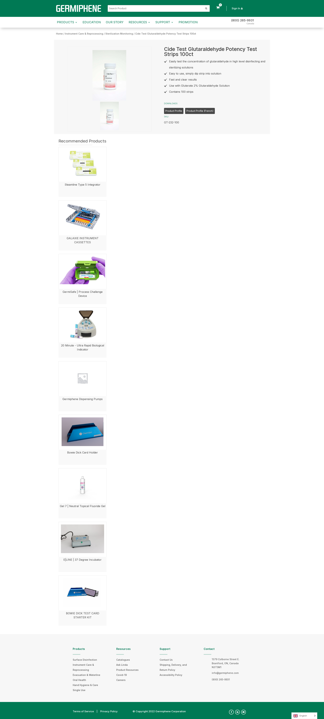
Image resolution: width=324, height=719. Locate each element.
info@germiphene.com (225, 672)
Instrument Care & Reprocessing (83, 667)
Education (92, 22)
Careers (121, 680)
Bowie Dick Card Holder (82, 452)
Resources (138, 22)
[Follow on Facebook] (231, 712)
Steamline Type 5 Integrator (82, 184)
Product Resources (127, 669)
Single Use (79, 690)
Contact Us (166, 659)
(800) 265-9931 (242, 20)
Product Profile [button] (173, 110)
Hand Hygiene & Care (85, 685)
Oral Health (79, 680)
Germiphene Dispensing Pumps (82, 399)
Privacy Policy (109, 711)
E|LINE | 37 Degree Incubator (82, 559)
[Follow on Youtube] (243, 712)
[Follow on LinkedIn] (237, 712)
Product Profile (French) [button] (199, 110)
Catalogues (123, 659)
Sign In (236, 8)
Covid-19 (121, 674)
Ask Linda (122, 664)
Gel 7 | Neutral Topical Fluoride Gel (82, 506)
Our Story (115, 22)
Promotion (188, 22)
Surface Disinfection (85, 659)
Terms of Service (83, 711)
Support (162, 22)
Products (65, 22)
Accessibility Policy (171, 674)
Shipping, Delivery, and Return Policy (173, 667)
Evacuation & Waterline (86, 674)
